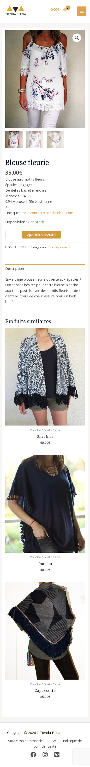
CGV (52, 740)
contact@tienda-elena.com (51, 212)
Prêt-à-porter (57, 247)
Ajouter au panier (41, 235)
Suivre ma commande (25, 740)
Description (14, 268)
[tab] (44, 268)
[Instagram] (45, 754)
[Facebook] (33, 754)
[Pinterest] (57, 754)
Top (71, 247)
